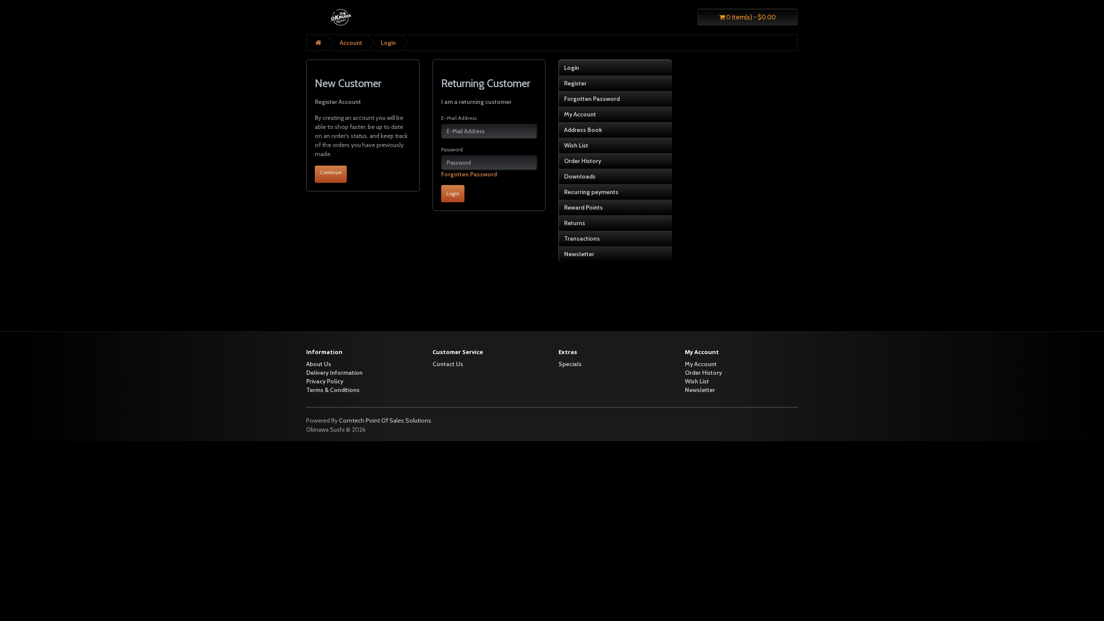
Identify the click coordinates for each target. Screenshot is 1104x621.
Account (351, 43)
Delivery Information (334, 372)
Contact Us (448, 364)
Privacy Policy (324, 381)
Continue (331, 172)
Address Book (583, 130)
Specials (570, 364)
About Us (318, 364)
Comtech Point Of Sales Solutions (385, 420)
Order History (582, 161)
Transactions (582, 238)
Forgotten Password (469, 174)
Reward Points (583, 207)
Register (575, 83)
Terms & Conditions (333, 390)
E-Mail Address (459, 118)
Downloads (580, 176)
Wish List (576, 145)
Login (388, 43)
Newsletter (579, 254)
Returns (574, 223)
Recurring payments (591, 192)
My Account (580, 114)
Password (452, 149)
